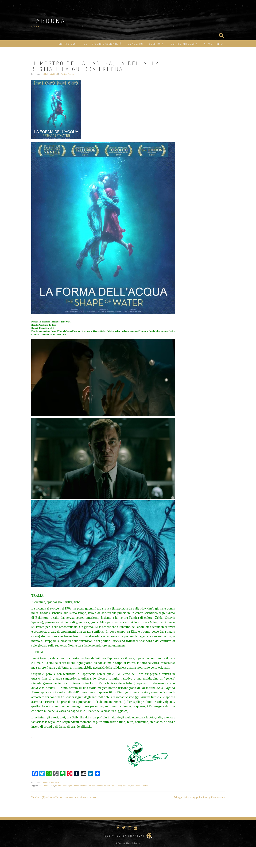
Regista (34, 325)
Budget (34, 328)
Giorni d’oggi (68, 43)
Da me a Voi (135, 43)
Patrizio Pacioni (67, 74)
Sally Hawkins (124, 785)
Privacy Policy (213, 43)
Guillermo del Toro (46, 785)
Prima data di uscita (40, 322)
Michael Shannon (80, 785)
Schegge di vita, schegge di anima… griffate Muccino (199, 797)
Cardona (48, 21)
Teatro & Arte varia (183, 43)
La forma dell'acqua (63, 785)
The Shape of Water (139, 785)
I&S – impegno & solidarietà (102, 43)
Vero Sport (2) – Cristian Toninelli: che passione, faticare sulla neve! (64, 797)
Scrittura (156, 43)
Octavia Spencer (95, 785)
